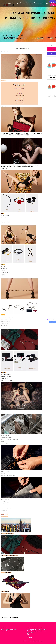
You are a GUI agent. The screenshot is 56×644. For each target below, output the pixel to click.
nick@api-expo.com (8, 630)
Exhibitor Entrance (52, 1)
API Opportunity (22, 3)
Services (31, 3)
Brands (9, 3)
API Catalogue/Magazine (37, 3)
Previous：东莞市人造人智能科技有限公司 (9, 617)
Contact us (44, 3)
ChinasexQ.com (30, 632)
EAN (28, 634)
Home (49, 45)
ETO (28, 636)
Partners (17, 3)
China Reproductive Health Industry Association (36, 629)
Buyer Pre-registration (53, 5)
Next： (2, 618)
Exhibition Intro (5, 3)
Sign (28, 633)
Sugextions (29, 637)
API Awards (13, 3)
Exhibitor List (27, 3)
